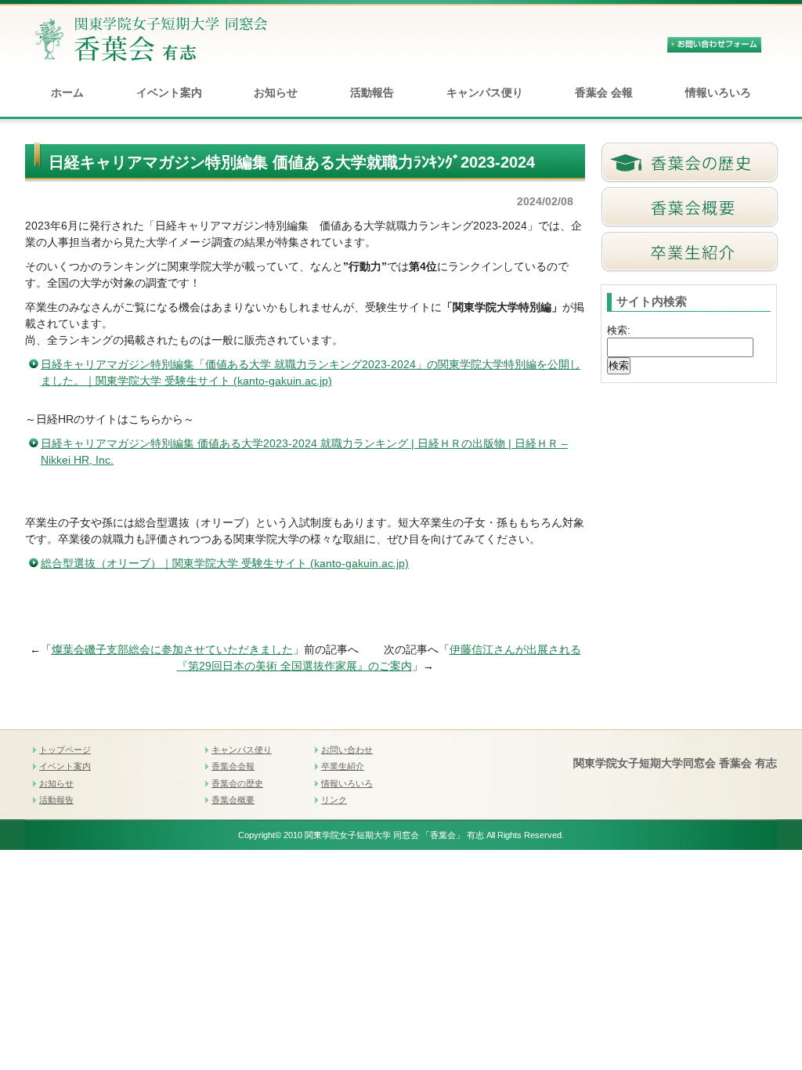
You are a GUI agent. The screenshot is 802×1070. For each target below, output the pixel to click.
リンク (334, 799)
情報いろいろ (718, 92)
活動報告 (372, 92)
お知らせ (276, 92)
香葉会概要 (233, 799)
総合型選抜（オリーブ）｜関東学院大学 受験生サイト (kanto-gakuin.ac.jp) (225, 563)
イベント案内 (169, 92)
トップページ (65, 749)
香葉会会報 (233, 766)
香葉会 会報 (604, 92)
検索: (618, 330)
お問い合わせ (347, 749)
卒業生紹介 (342, 766)
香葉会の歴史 (237, 783)
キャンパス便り (484, 92)
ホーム (67, 92)
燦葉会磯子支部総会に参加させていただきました (172, 649)
